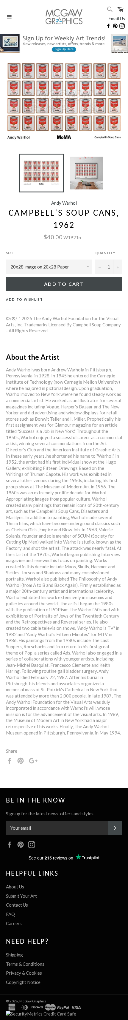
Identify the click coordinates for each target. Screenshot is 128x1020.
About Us (15, 886)
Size (10, 253)
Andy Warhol (64, 203)
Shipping (14, 954)
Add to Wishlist (24, 299)
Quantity (105, 253)
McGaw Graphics (32, 1001)
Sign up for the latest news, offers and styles (49, 813)
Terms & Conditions (25, 964)
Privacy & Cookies (24, 973)
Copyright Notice (23, 982)
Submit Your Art (21, 896)
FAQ (10, 914)
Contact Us (17, 905)
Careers (14, 923)
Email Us (116, 18)
